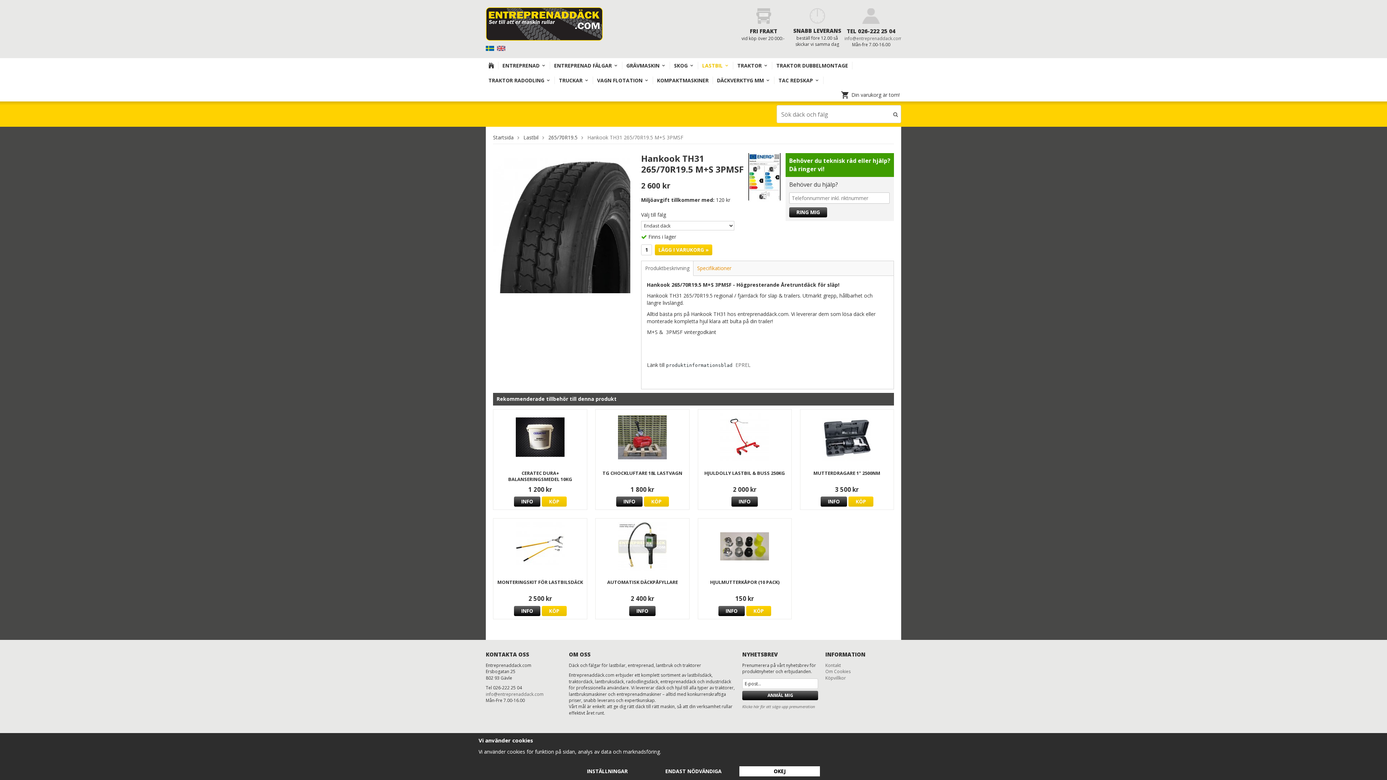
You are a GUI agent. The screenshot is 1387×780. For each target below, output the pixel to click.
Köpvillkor (835, 678)
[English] (502, 47)
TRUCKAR (571, 80)
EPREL (743, 364)
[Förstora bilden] (561, 225)
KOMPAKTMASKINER (683, 80)
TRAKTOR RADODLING (516, 80)
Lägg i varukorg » (683, 249)
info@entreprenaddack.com (873, 38)
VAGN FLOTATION (620, 80)
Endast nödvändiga (693, 771)
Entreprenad (521, 65)
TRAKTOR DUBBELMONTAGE (812, 65)
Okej (780, 771)
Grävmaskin (643, 65)
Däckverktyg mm (740, 80)
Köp (554, 501)
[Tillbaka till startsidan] (491, 65)
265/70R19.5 (563, 137)
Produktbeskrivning (667, 268)
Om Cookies (838, 671)
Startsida (503, 137)
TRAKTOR (749, 65)
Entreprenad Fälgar (583, 65)
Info (527, 501)
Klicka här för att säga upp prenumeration (778, 706)
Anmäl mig (780, 695)
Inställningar (607, 771)
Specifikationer (714, 268)
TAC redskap (795, 80)
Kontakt (833, 665)
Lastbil (712, 65)
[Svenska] (491, 47)
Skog (681, 65)
